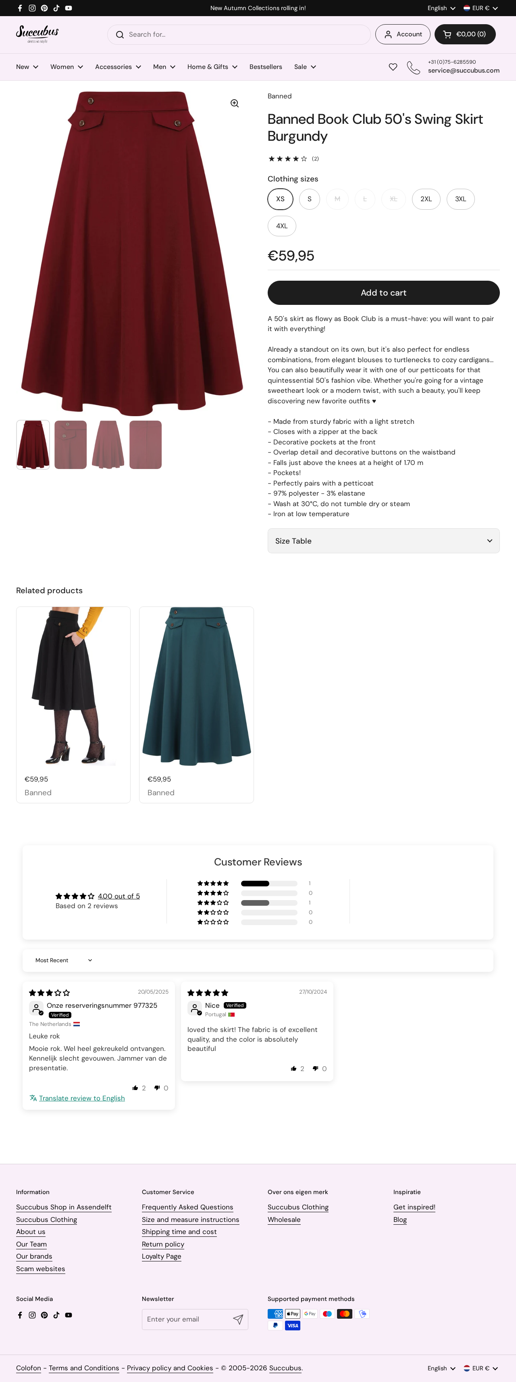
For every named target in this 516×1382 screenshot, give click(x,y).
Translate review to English (82, 1098)
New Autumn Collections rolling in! (258, 8)
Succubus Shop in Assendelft (64, 1207)
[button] (465, 34)
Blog (400, 1219)
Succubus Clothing (46, 1219)
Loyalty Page (161, 1256)
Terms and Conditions (84, 1367)
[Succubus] (37, 34)
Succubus (285, 1367)
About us (31, 1231)
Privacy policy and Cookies (170, 1367)
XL (393, 198)
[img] (49, 992)
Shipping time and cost (179, 1231)
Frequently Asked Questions (187, 1207)
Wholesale (284, 1219)
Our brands (34, 1256)
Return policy (163, 1244)
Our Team (31, 1244)
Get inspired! (414, 1207)
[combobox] (239, 35)
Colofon (28, 1367)
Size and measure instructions (190, 1219)
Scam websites (40, 1268)
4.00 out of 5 (119, 896)
